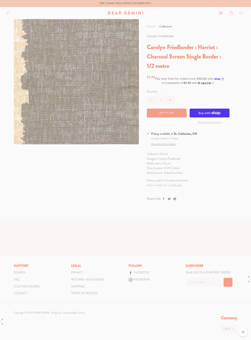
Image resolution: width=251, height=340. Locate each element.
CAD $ (226, 329)
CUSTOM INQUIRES (27, 286)
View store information (163, 144)
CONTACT (20, 293)
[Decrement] (151, 99)
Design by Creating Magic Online (68, 312)
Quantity (152, 91)
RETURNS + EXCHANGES (87, 279)
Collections (165, 26)
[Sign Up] (228, 282)
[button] (188, 83)
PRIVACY (77, 272)
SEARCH (19, 272)
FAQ (17, 279)
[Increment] (170, 99)
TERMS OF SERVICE (84, 293)
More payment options (209, 122)
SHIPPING (78, 286)
